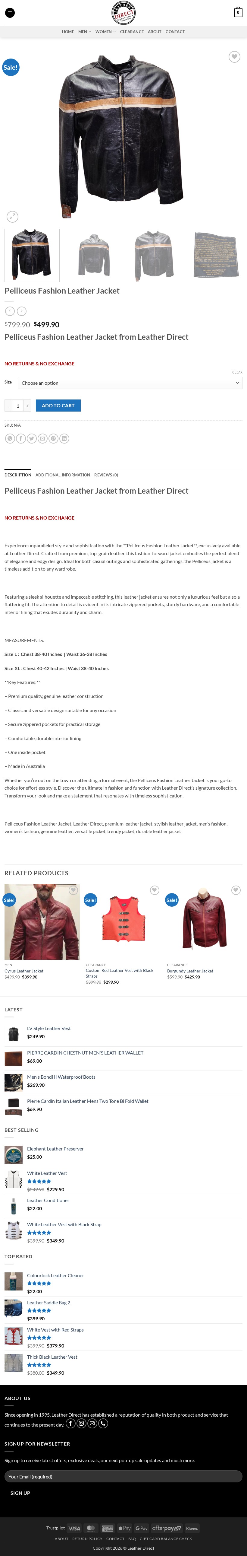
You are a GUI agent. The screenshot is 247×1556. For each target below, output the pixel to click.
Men (82, 31)
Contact (175, 31)
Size (8, 382)
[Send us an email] (92, 1423)
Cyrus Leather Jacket (24, 970)
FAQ (132, 1538)
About (154, 31)
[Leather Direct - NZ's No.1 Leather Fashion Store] (123, 13)
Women (103, 31)
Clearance (132, 31)
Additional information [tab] (63, 475)
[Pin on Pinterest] (53, 439)
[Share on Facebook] (21, 439)
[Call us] (103, 1423)
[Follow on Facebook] (71, 1423)
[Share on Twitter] (32, 439)
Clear (237, 372)
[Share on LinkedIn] (64, 439)
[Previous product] (21, 311)
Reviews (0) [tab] (106, 475)
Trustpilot (55, 1527)
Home (68, 31)
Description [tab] (18, 475)
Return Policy (87, 1538)
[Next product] (9, 311)
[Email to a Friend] (43, 439)
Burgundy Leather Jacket (190, 970)
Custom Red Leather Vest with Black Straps (119, 973)
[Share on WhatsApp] (10, 439)
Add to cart (58, 405)
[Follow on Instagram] (81, 1423)
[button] (10, 13)
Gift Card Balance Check (166, 1538)
